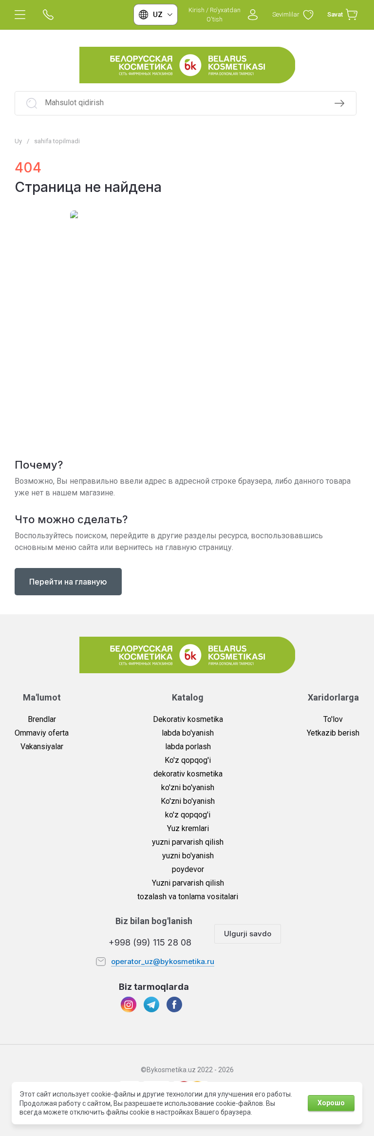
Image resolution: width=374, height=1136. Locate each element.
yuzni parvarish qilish (188, 842)
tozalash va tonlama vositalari (187, 896)
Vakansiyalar (41, 746)
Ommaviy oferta (42, 733)
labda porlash (188, 746)
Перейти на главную (68, 582)
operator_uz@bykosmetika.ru (162, 961)
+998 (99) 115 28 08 (150, 942)
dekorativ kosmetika (188, 773)
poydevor (188, 869)
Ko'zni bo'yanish (188, 801)
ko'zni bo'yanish (187, 787)
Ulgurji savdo (247, 933)
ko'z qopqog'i (187, 814)
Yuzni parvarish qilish (188, 883)
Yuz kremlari (188, 828)
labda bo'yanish (188, 733)
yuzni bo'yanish (188, 855)
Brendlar (42, 719)
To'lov (333, 719)
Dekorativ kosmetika (188, 719)
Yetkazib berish (333, 733)
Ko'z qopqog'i (188, 760)
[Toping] (339, 103)
